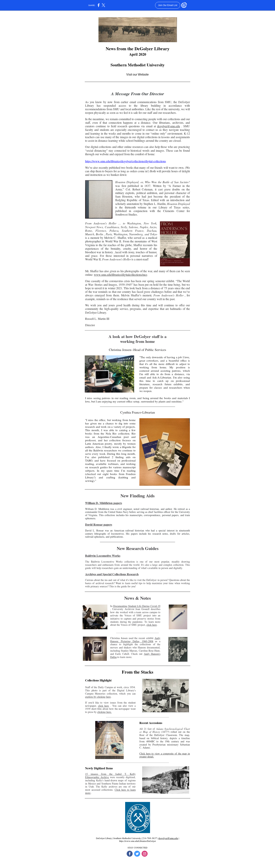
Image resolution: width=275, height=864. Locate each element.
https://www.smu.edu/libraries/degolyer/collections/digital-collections (125, 161)
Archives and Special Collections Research (112, 574)
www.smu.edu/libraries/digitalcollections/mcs (120, 275)
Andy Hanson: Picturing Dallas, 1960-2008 (135, 639)
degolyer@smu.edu (168, 126)
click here (151, 624)
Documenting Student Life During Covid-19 (136, 606)
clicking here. (104, 712)
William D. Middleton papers (103, 503)
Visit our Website (137, 74)
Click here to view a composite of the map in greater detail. (164, 755)
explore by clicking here (98, 696)
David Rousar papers (98, 524)
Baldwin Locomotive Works (102, 555)
